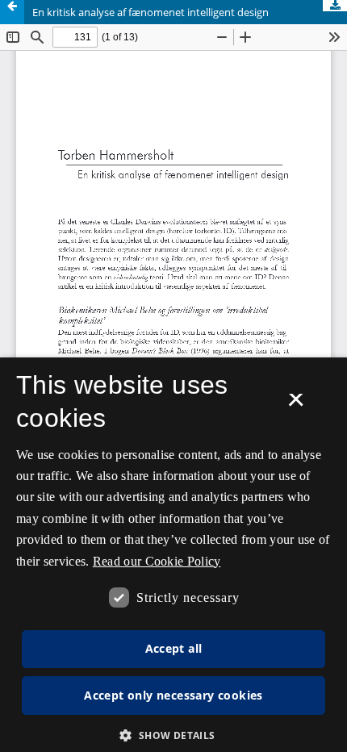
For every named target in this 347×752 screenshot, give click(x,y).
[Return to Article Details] (12, 12)
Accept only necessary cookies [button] (173, 695)
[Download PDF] (335, 5)
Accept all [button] (174, 648)
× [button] (295, 405)
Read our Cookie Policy (157, 561)
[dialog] (173, 554)
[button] (173, 735)
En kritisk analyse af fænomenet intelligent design (150, 12)
